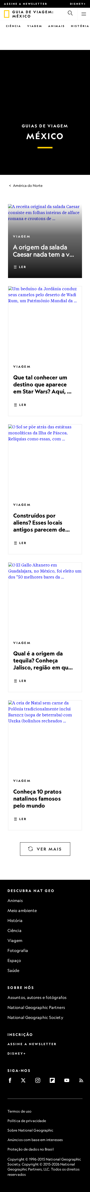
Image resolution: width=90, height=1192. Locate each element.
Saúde (14, 970)
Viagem (34, 25)
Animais (56, 25)
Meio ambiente (22, 910)
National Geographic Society (35, 1017)
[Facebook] (12, 1082)
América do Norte (27, 185)
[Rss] (83, 1082)
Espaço (14, 960)
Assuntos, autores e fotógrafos (37, 997)
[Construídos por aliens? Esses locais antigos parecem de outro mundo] (45, 461)
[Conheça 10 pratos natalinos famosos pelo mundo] (45, 737)
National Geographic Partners (36, 1007)
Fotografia (18, 950)
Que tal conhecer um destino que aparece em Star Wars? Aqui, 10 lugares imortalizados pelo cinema (43, 391)
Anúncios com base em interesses (35, 1140)
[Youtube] (68, 1082)
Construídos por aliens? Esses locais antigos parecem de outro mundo (39, 526)
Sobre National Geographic (31, 1130)
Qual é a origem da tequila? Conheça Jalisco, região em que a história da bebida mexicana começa (42, 667)
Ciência (13, 25)
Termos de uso (20, 1111)
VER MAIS (49, 849)
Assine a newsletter (26, 3)
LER (22, 267)
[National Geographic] (6, 14)
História (80, 25)
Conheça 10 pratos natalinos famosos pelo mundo (37, 798)
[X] (25, 1082)
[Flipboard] (54, 1082)
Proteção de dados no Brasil (31, 1149)
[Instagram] (39, 1082)
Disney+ (78, 3)
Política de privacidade (27, 1121)
